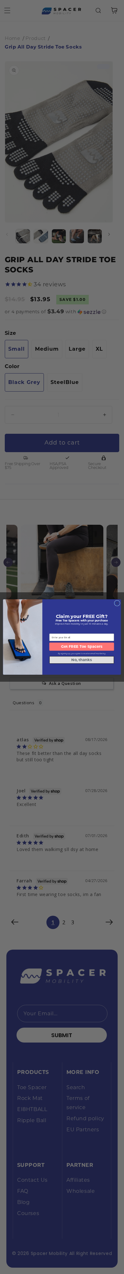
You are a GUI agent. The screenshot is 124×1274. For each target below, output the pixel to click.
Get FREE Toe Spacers (81, 646)
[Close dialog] (117, 603)
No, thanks (81, 660)
